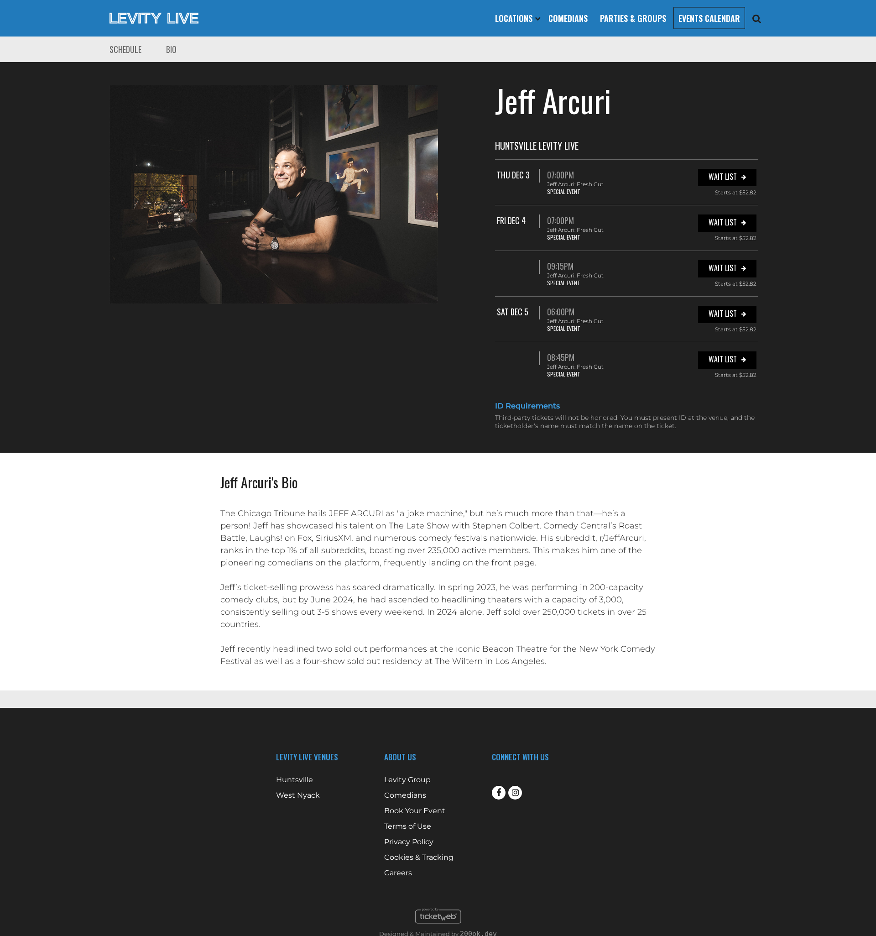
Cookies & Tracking (419, 857)
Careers (398, 873)
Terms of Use (407, 826)
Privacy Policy (408, 842)
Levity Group (407, 780)
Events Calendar (709, 18)
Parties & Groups (633, 18)
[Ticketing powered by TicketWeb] (438, 926)
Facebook (499, 793)
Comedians (568, 18)
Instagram (515, 793)
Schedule (125, 49)
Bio (171, 49)
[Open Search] (756, 18)
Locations (515, 18)
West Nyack (298, 795)
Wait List (723, 176)
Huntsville (294, 780)
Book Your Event (414, 811)
